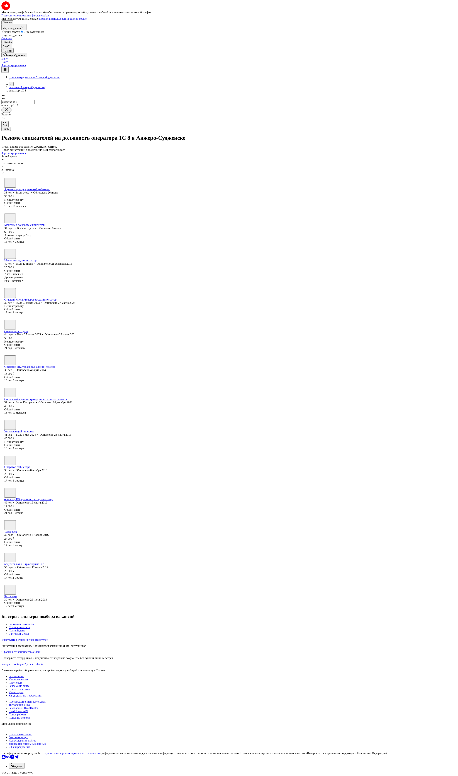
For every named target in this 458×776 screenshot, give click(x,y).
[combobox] (18, 102)
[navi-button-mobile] (5, 70)
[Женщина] (10, 183)
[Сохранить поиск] (5, 124)
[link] (7, 50)
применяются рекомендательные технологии (72, 753)
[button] (5, 58)
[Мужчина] (10, 557)
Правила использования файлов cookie (63, 18)
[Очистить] (6, 110)
